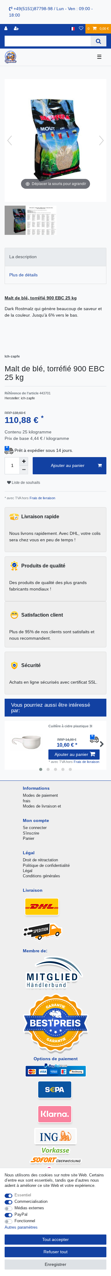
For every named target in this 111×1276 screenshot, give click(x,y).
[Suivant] (101, 140)
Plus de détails (23, 274)
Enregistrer (55, 1264)
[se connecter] (6, 29)
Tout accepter (55, 1239)
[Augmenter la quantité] (23, 461)
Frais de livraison (42, 498)
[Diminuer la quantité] (23, 470)
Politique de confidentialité (46, 865)
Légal (27, 870)
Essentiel (22, 1195)
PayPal (20, 1214)
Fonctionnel (24, 1221)
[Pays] (72, 29)
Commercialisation (30, 1201)
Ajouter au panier (67, 465)
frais (27, 801)
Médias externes (29, 1208)
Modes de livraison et (42, 806)
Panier (28, 838)
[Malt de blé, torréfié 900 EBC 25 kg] (20, 221)
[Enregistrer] (17, 29)
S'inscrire (31, 833)
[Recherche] (98, 41)
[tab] (55, 257)
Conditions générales (41, 876)
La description (23, 256)
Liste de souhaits (25, 482)
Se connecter (35, 827)
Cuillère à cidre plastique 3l (70, 726)
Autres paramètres (21, 1227)
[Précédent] (9, 140)
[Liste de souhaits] (81, 29)
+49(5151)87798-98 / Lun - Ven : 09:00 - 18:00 (51, 12)
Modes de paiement (40, 795)
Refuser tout (55, 1251)
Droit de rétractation (40, 860)
